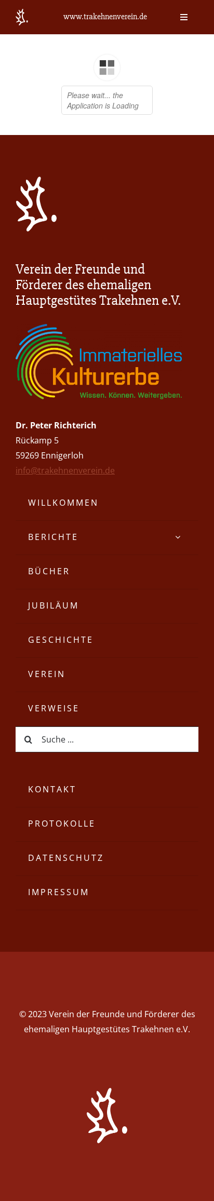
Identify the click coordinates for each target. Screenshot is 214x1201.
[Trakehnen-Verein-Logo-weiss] (36, 180)
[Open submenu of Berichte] (178, 538)
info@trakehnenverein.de (65, 470)
